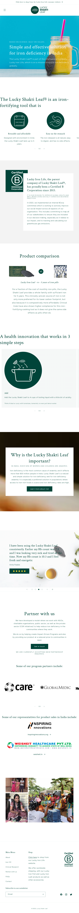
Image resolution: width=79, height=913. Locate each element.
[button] (4, 10)
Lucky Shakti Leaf (42, 908)
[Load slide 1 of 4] (32, 589)
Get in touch (39, 646)
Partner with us (11, 872)
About (8, 857)
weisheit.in (37, 754)
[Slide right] (44, 149)
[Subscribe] (42, 894)
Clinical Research (12, 867)
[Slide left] (35, 149)
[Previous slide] (27, 589)
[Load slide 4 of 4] (42, 589)
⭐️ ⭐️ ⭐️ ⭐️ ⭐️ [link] (19, 571)
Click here (32, 857)
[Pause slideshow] (52, 589)
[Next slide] (47, 589)
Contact (9, 881)
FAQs (8, 877)
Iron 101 (8, 862)
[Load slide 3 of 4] (38, 589)
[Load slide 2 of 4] (35, 589)
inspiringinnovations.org (38, 734)
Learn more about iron (39, 489)
